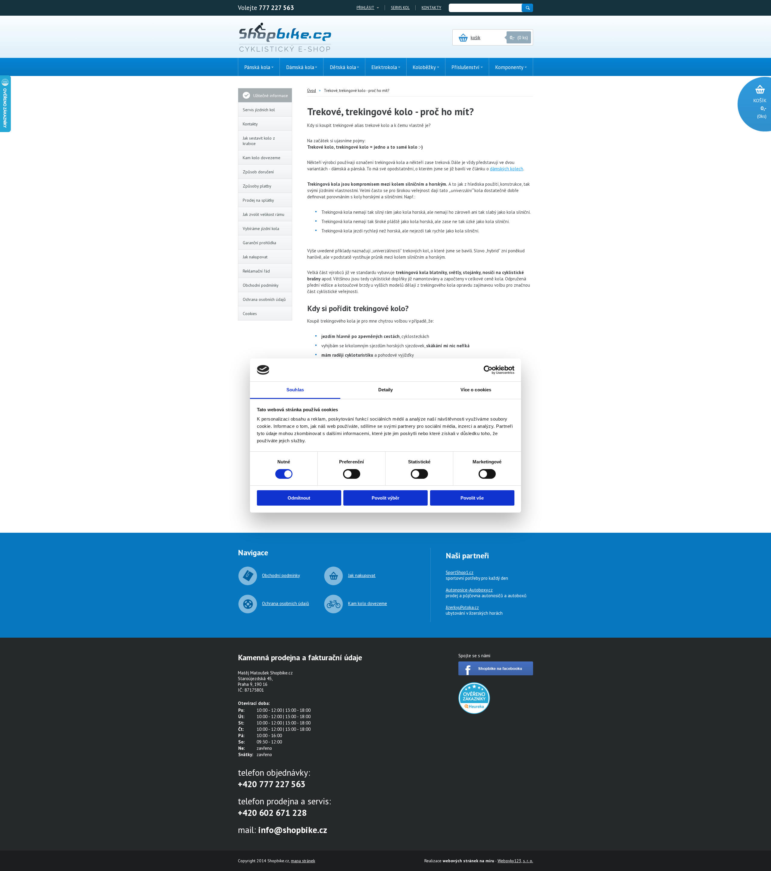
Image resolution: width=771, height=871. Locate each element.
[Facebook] (495, 674)
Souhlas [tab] (295, 389)
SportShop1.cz (459, 572)
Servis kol (400, 7)
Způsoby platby (257, 186)
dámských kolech (506, 169)
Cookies (250, 313)
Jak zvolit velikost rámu (263, 214)
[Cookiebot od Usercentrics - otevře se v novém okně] (488, 369)
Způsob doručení (258, 172)
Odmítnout (299, 497)
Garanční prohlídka (259, 242)
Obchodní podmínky (261, 285)
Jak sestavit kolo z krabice (259, 140)
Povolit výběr (385, 497)
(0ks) (759, 108)
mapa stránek (303, 860)
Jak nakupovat (255, 257)
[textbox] (485, 8)
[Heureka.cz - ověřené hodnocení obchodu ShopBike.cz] (474, 712)
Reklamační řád (256, 271)
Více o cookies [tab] (475, 389)
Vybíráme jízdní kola (261, 228)
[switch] (351, 474)
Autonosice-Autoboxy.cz (469, 590)
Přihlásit (365, 7)
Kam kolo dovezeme (261, 157)
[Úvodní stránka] (285, 38)
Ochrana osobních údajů (264, 299)
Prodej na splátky (258, 200)
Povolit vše (472, 497)
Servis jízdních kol (259, 109)
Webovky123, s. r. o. (515, 860)
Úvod (311, 90)
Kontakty (431, 7)
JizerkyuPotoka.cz (462, 607)
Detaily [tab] (385, 389)
